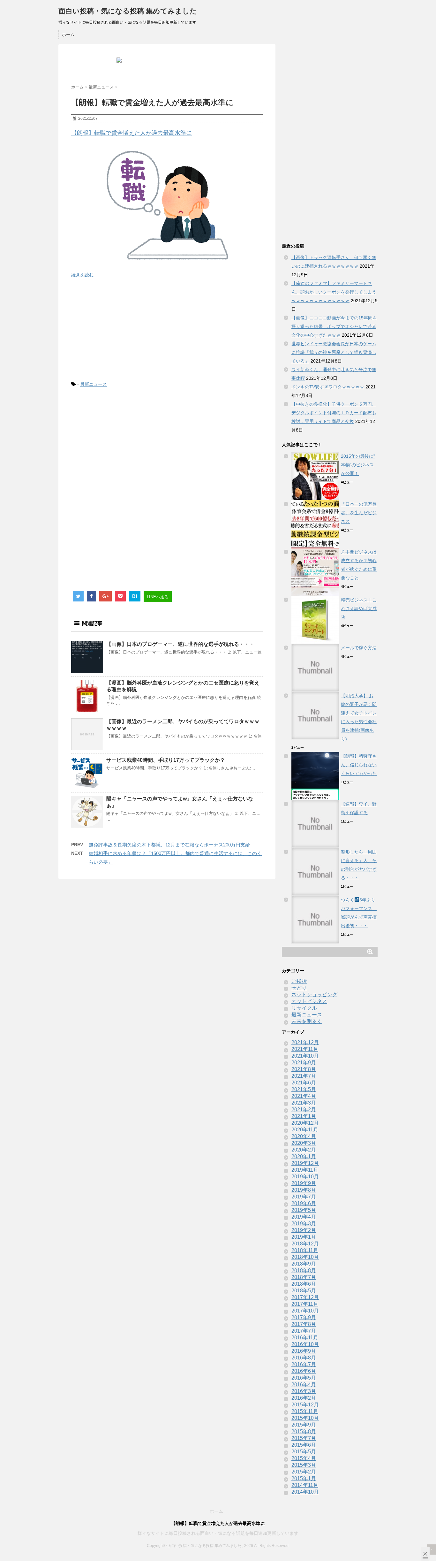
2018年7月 (303, 1277)
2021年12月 (305, 1042)
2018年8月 (303, 1270)
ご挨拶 (299, 981)
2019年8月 (303, 1190)
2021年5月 (303, 1089)
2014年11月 (304, 1485)
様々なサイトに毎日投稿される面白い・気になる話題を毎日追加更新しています (218, 1533)
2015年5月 (303, 1451)
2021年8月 (303, 1069)
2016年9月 (303, 1351)
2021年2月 (303, 1109)
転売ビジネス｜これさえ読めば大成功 (359, 608)
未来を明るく (306, 1021)
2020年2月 (303, 1149)
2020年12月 (305, 1123)
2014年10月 (305, 1492)
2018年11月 (304, 1250)
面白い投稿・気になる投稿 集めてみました (127, 11)
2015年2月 (303, 1471)
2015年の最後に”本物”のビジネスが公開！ (358, 465)
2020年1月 (303, 1156)
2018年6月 (303, 1284)
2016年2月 (303, 1398)
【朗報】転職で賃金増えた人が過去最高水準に (131, 133)
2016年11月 (304, 1337)
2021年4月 (303, 1096)
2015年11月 (304, 1411)
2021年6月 (303, 1082)
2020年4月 (303, 1136)
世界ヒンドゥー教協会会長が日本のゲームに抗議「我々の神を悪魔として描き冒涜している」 (333, 352)
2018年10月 (305, 1257)
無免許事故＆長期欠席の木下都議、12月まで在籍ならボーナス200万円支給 (169, 844)
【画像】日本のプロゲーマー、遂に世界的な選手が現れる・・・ (180, 644)
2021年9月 (303, 1062)
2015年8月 (303, 1431)
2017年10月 (305, 1310)
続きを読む (82, 274)
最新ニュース (93, 384)
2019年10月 (305, 1176)
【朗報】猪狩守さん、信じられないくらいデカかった (359, 765)
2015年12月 (305, 1404)
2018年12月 (305, 1243)
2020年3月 (303, 1143)
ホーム (68, 34)
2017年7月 (303, 1331)
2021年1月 (303, 1116)
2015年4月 (303, 1458)
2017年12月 (305, 1297)
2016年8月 (303, 1357)
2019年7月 (303, 1196)
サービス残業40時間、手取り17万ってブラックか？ (165, 760)
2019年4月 (303, 1217)
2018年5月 (303, 1290)
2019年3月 (303, 1223)
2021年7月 (303, 1076)
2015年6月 (303, 1445)
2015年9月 (303, 1424)
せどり (299, 988)
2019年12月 (305, 1163)
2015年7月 (303, 1438)
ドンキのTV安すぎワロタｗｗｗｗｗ (327, 386)
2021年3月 (303, 1103)
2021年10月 (305, 1056)
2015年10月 (305, 1418)
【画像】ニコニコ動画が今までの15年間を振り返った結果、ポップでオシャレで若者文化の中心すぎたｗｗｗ (334, 326)
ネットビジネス (309, 1001)
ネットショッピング (314, 994)
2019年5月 (303, 1210)
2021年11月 (304, 1049)
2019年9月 (303, 1183)
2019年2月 (303, 1230)
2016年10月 (305, 1344)
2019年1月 (303, 1237)
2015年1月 (303, 1478)
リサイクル (304, 1008)
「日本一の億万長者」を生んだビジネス (359, 512)
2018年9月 (303, 1263)
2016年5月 (303, 1378)
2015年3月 (303, 1465)
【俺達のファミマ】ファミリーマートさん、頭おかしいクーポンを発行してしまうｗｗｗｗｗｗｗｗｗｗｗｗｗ (333, 292)
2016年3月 (303, 1391)
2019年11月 (304, 1170)
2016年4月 (303, 1384)
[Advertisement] (167, 329)
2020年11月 (304, 1129)
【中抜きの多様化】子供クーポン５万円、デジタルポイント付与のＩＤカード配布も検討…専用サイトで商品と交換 (333, 413)
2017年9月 (303, 1317)
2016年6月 (303, 1371)
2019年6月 (303, 1203)
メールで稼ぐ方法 (359, 647)
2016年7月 (303, 1364)
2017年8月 (303, 1324)
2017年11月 (304, 1304)
